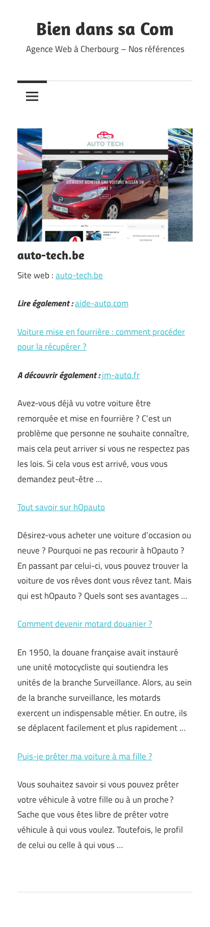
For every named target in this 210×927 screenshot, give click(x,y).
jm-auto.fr (121, 375)
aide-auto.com (101, 303)
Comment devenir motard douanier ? (84, 623)
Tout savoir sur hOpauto (61, 507)
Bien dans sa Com (105, 28)
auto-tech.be (79, 275)
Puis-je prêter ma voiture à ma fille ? (84, 756)
